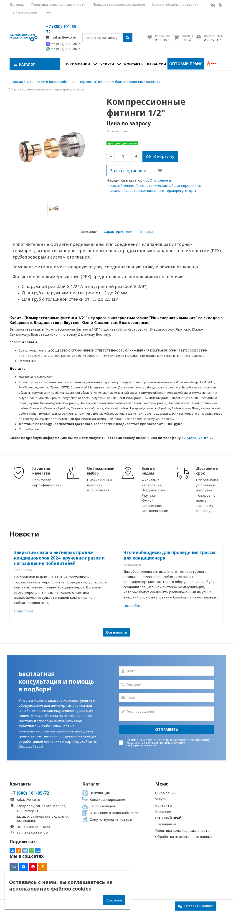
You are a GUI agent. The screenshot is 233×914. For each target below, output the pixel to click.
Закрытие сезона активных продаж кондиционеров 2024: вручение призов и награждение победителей (59, 557)
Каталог (91, 784)
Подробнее (23, 611)
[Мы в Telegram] (23, 867)
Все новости (116, 632)
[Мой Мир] (38, 850)
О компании (78, 64)
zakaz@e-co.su (63, 37)
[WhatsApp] (31, 850)
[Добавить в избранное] (160, 170)
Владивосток (25, 817)
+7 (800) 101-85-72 (62, 29)
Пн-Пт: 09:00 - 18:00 (33, 826)
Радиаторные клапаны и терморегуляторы (159, 190)
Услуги (107, 64)
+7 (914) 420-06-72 (66, 43)
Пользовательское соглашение (118, 4)
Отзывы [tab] (146, 231)
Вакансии (156, 64)
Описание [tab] (89, 231)
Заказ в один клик (129, 170)
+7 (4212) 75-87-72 (197, 437)
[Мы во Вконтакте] (212, 5)
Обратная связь (26, 12)
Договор (17, 4)
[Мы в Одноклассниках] (220, 5)
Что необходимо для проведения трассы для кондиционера (169, 555)
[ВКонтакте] (12, 850)
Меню (162, 784)
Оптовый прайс (185, 63)
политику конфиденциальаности (155, 744)
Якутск (39, 817)
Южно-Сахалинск (56, 817)
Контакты (134, 64)
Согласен (114, 900)
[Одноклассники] (18, 850)
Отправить (166, 729)
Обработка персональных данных (183, 836)
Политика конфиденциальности (58, 4)
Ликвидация (165, 824)
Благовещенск (25, 821)
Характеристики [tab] (118, 231)
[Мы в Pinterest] (33, 867)
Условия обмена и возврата (175, 4)
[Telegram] (25, 850)
